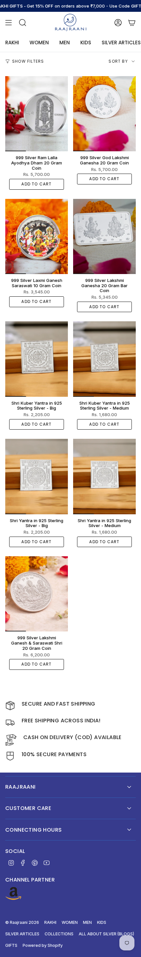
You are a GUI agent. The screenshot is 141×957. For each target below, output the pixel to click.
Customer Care (28, 808)
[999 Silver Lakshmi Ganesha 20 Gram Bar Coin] (104, 236)
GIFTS (11, 945)
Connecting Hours (33, 830)
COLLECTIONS (59, 933)
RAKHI (50, 922)
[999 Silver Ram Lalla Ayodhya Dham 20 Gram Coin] (36, 113)
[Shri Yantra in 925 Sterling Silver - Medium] (104, 476)
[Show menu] (8, 22)
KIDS (101, 922)
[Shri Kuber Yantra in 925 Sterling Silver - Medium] (104, 358)
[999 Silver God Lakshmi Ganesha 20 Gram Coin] (104, 113)
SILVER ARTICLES (22, 933)
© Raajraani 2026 (22, 922)
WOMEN (70, 922)
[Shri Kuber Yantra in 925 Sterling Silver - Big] (36, 358)
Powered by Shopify (43, 945)
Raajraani (20, 787)
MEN (87, 922)
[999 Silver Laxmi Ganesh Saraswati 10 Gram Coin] (36, 236)
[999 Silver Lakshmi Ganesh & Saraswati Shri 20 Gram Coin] (36, 593)
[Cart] (132, 22)
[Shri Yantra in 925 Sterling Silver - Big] (36, 476)
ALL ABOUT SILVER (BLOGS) (106, 933)
